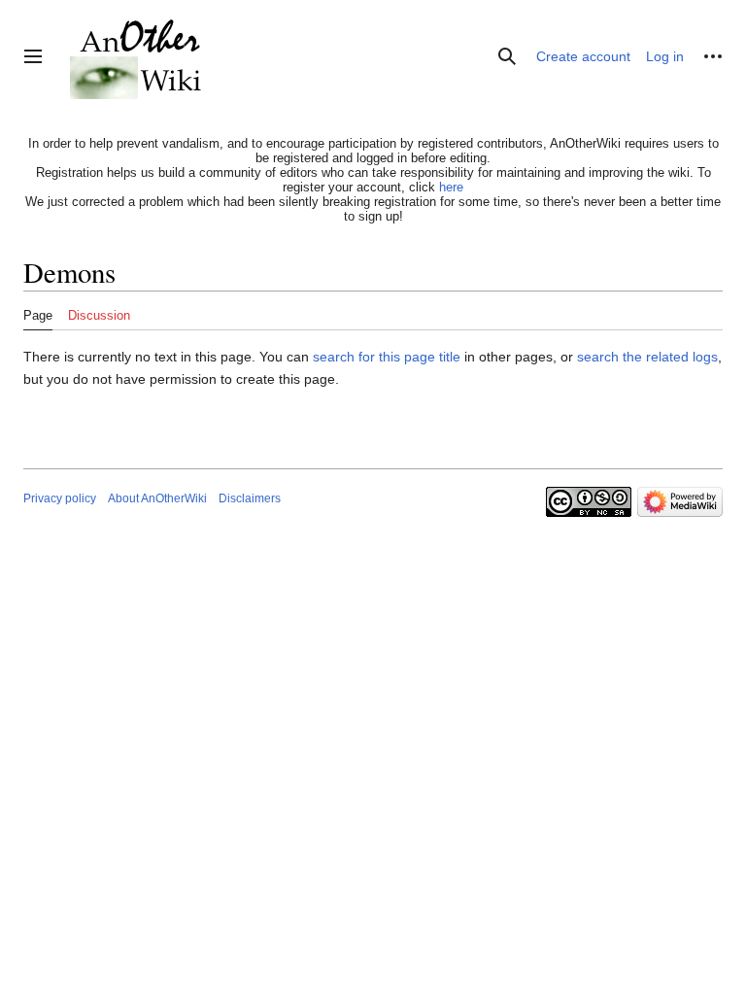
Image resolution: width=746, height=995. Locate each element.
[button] (33, 56)
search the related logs (647, 356)
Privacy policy (59, 498)
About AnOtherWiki (157, 498)
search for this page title (386, 356)
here (451, 187)
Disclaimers (250, 498)
